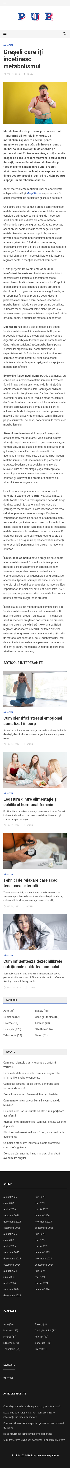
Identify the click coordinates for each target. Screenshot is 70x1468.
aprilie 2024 (9, 1283)
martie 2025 (41, 1246)
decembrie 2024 (12, 1258)
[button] (4, 3)
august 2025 (10, 1234)
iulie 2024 (40, 1271)
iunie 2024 (8, 1277)
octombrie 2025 (11, 1227)
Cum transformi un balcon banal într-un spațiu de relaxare (34, 1440)
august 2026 (10, 1197)
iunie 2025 (8, 1240)
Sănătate (8, 45)
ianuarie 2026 (42, 1215)
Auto (6, 1010)
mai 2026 (40, 1203)
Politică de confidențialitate (43, 1455)
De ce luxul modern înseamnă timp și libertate (30, 1094)
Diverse (8, 1023)
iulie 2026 (40, 1197)
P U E (14, 1455)
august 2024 (10, 1271)
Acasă (9, 1377)
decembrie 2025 (12, 1221)
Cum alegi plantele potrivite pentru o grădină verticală (31, 1406)
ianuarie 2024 (42, 1289)
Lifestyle (8, 1029)
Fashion (39, 1023)
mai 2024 (40, 1277)
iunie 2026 (8, 1203)
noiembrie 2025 (43, 1221)
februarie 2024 (11, 1289)
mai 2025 (40, 1240)
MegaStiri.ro (34, 193)
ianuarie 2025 (42, 1252)
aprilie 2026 (9, 1209)
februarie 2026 (11, 1215)
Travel (38, 1035)
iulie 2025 (40, 1234)
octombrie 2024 (11, 1264)
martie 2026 (41, 1209)
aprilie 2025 (9, 1246)
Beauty (39, 1010)
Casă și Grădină (44, 1017)
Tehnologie (9, 1035)
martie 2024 (41, 1283)
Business (9, 1017)
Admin (30, 74)
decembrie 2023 (12, 1295)
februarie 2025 (11, 1252)
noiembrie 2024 (43, 1258)
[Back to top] (60, 1458)
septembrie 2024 (44, 1264)
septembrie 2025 (44, 1227)
